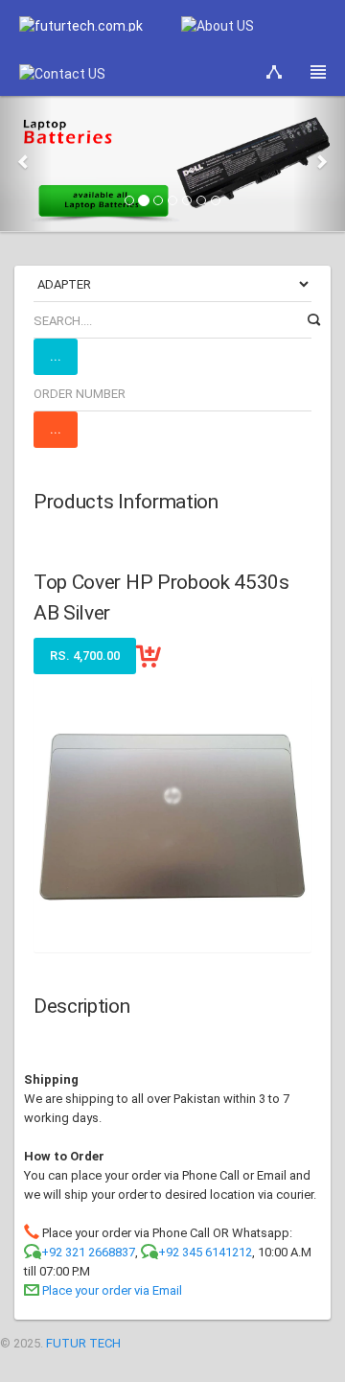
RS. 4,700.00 (85, 655)
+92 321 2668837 (88, 1252)
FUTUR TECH (83, 1343)
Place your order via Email (112, 1290)
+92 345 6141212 (205, 1252)
